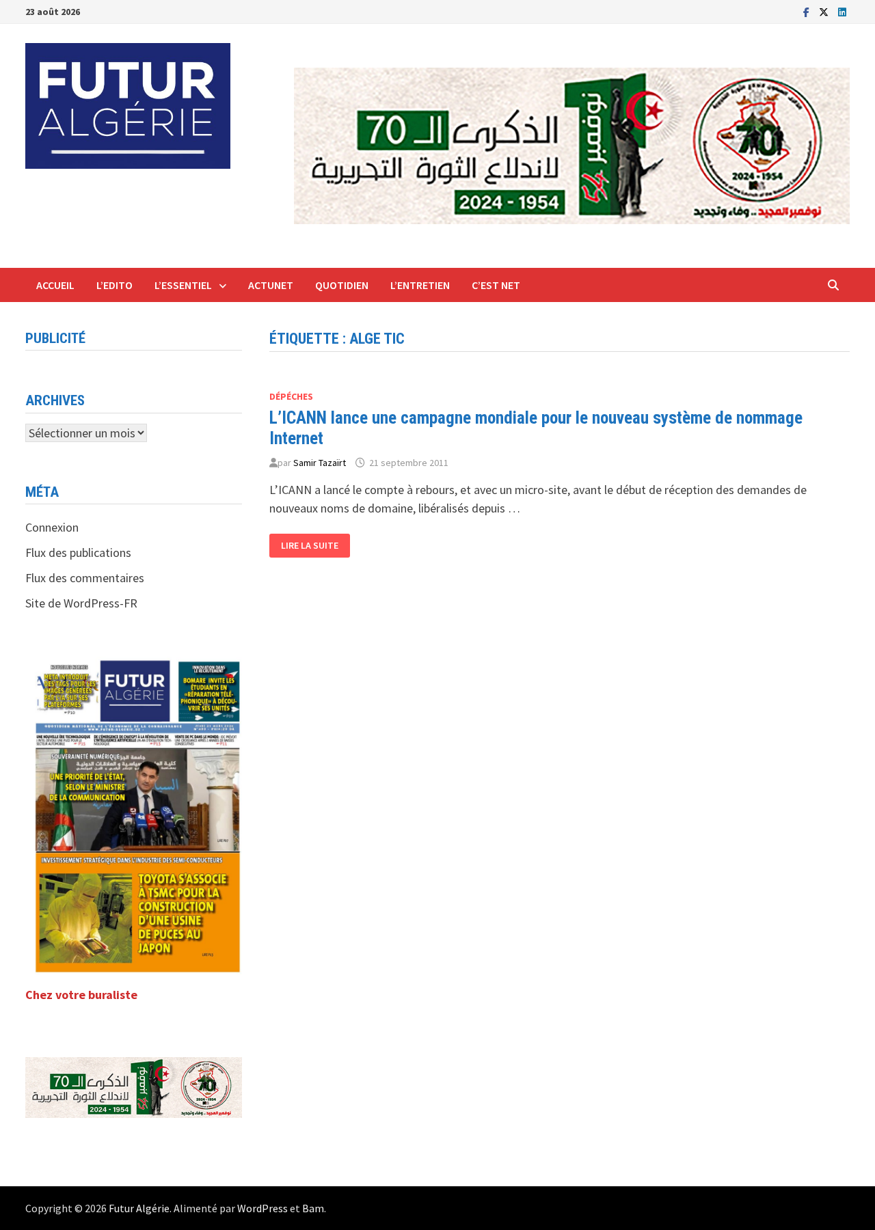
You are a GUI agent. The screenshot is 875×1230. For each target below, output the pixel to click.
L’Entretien (420, 285)
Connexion (52, 527)
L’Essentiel (183, 285)
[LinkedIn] (842, 11)
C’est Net (496, 285)
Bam (313, 1208)
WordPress (262, 1208)
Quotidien (341, 285)
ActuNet (270, 285)
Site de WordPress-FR (81, 603)
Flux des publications (78, 552)
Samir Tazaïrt (319, 462)
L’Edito (114, 285)
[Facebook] (808, 11)
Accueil (55, 285)
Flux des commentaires (84, 578)
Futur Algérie (139, 1208)
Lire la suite (309, 546)
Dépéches (291, 396)
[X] (825, 11)
